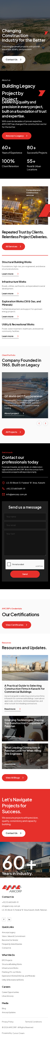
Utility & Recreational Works (13, 980)
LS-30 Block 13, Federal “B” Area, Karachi (25, 482)
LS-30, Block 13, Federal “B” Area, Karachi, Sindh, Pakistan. (24, 910)
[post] (25, 668)
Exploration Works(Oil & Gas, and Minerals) (18, 976)
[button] (39, 423)
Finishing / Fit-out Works (11, 972)
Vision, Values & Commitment (13, 936)
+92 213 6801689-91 (15, 488)
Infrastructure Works (10, 968)
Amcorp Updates (9, 1012)
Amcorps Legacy (8, 932)
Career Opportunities (10, 992)
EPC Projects (7, 960)
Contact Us (6, 948)
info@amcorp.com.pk (16, 494)
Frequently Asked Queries (12, 944)
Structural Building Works (12, 964)
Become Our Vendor (10, 940)
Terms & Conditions (33, 1021)
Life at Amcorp (7, 996)
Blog (4, 1008)
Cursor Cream (18, 1033)
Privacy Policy (8, 1021)
